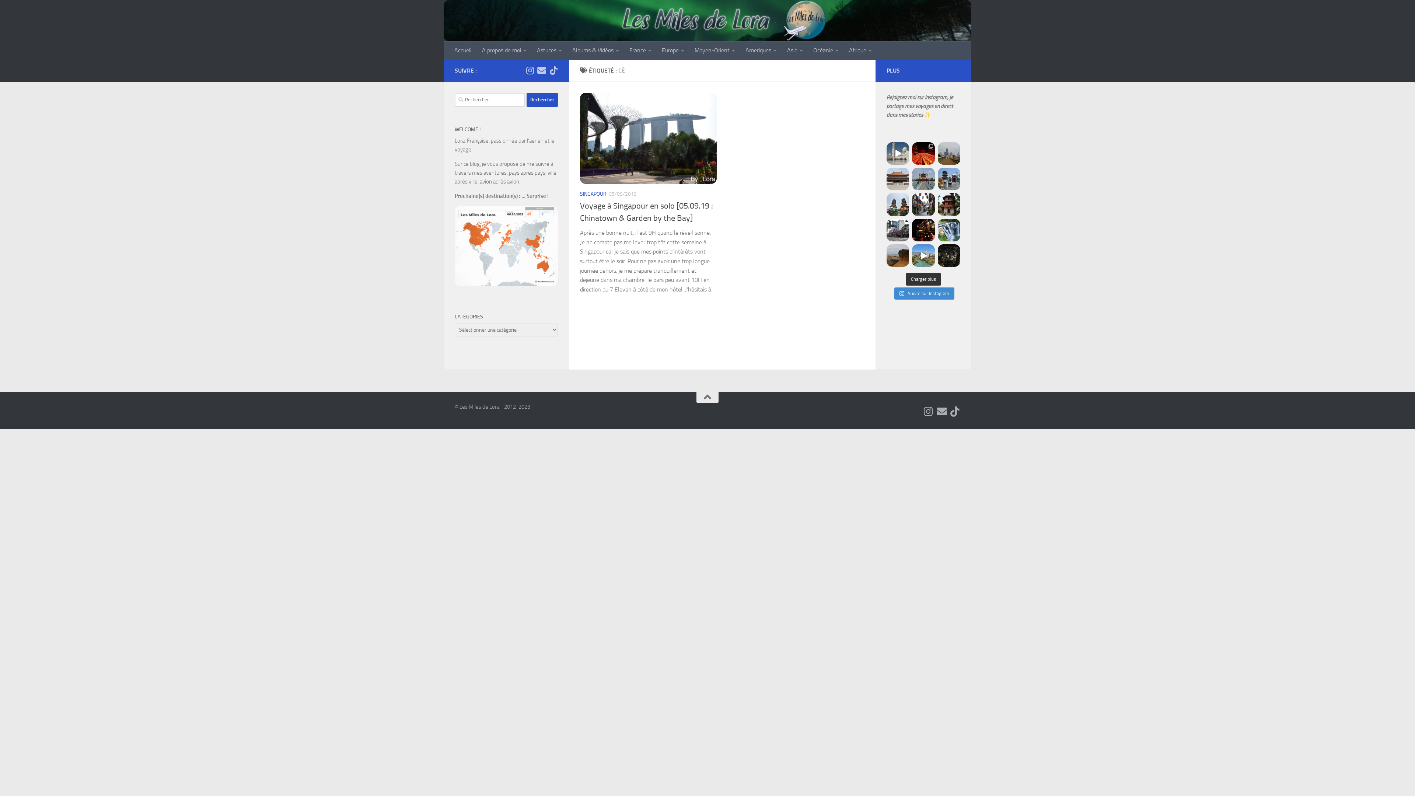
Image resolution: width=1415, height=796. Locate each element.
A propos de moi (501, 50)
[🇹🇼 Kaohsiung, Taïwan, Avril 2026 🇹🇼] (923, 153)
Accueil (463, 50)
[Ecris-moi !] (541, 70)
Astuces (546, 50)
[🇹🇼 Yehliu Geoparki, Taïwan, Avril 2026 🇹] (898, 255)
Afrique (857, 50)
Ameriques (758, 50)
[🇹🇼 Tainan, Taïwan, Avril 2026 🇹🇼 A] (949, 204)
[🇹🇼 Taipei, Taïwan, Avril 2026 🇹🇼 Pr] (949, 255)
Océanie (823, 50)
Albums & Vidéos (593, 50)
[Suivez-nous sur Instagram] (529, 70)
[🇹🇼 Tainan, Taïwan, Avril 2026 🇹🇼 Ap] (898, 230)
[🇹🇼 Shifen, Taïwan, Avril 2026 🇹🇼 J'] (949, 230)
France (637, 50)
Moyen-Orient (712, 50)
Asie (792, 50)
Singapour (593, 194)
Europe (670, 50)
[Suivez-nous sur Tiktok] (553, 70)
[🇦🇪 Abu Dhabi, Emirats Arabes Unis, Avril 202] (898, 153)
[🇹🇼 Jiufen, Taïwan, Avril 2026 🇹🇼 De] (923, 230)
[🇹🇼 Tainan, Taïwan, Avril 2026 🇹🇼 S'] (923, 204)
